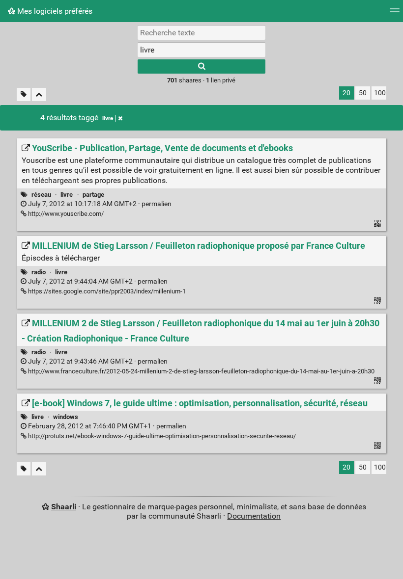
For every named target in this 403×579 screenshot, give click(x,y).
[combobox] (201, 49)
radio (38, 272)
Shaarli (63, 506)
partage (93, 194)
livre (107, 118)
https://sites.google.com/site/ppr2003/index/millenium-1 (106, 291)
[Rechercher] (201, 66)
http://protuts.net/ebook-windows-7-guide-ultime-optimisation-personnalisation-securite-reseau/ (161, 436)
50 (363, 93)
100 (380, 93)
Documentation (254, 516)
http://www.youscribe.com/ (65, 213)
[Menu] (394, 13)
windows (65, 417)
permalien (99, 204)
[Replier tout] (39, 94)
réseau (41, 194)
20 (346, 93)
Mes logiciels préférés (53, 11)
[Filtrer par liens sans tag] (23, 94)
